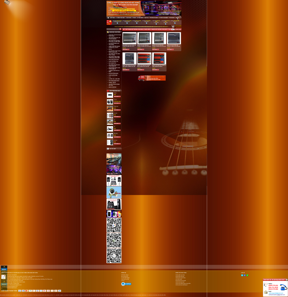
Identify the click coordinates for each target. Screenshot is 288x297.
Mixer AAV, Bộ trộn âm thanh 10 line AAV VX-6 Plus (159, 46)
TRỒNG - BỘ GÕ (112, 82)
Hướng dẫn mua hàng (180, 274)
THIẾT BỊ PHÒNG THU (113, 61)
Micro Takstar (112, 87)
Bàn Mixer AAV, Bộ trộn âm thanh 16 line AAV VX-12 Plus (129, 46)
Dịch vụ (146, 17)
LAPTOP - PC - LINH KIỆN (114, 78)
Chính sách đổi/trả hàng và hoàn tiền (183, 283)
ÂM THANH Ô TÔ (112, 63)
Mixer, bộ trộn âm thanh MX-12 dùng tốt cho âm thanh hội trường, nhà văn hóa (143, 67)
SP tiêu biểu (140, 17)
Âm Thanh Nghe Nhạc (114, 80)
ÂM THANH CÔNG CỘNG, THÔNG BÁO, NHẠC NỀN (114, 57)
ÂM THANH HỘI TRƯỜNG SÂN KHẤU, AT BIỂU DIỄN (114, 41)
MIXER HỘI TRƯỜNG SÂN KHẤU (159, 29)
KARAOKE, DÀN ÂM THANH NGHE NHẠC (115, 35)
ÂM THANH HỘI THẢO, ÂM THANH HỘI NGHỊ (114, 38)
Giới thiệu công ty (124, 274)
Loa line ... (116, 140)
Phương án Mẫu (154, 17)
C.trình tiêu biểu (120, 17)
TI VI (110, 77)
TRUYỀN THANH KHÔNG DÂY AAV (114, 85)
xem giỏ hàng (179, 27)
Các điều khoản (179, 279)
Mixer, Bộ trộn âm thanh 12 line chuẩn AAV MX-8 (159, 66)
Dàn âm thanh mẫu (113, 73)
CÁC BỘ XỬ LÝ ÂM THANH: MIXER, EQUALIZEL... (115, 51)
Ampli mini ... (116, 106)
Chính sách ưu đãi (125, 279)
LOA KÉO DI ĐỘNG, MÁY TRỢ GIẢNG (114, 44)
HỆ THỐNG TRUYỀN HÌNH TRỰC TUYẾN (114, 54)
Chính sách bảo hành (180, 282)
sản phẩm (128, 17)
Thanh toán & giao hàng (180, 277)
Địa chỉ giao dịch (124, 276)
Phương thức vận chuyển (181, 280)
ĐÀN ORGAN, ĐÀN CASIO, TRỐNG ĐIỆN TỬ (114, 68)
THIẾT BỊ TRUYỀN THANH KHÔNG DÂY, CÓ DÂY (114, 47)
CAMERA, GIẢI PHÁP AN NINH (114, 71)
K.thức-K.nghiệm (163, 17)
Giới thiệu (112, 17)
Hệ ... (115, 120)
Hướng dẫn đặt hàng (180, 276)
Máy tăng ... (116, 133)
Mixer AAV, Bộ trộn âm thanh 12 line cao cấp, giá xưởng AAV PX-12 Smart (173, 46)
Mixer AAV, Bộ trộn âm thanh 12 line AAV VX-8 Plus (144, 46)
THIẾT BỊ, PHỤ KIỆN (113, 75)
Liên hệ (177, 17)
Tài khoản (171, 17)
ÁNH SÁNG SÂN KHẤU (114, 59)
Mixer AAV (171, 29)
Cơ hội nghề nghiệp (125, 277)
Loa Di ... (115, 99)
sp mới (134, 17)
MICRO (110, 49)
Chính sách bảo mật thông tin (182, 284)
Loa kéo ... (116, 113)
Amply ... (115, 92)
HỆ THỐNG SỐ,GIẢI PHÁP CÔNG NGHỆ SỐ (114, 65)
